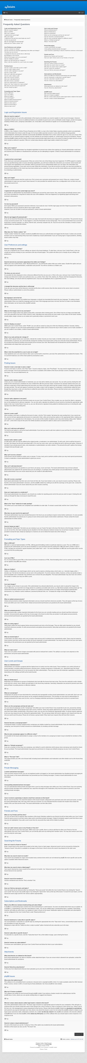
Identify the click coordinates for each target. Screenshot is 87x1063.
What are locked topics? (10, 104)
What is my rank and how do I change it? (14, 60)
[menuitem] (5, 12)
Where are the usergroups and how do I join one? (57, 35)
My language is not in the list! (11, 55)
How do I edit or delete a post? (12, 69)
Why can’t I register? (9, 33)
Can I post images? (9, 97)
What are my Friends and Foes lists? (53, 56)
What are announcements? (11, 101)
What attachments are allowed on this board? (55, 86)
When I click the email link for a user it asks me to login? (18, 62)
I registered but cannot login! (11, 35)
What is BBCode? (8, 93)
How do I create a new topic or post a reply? (15, 67)
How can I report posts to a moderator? (14, 82)
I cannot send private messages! (52, 47)
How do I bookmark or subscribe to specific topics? (57, 77)
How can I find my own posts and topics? (54, 70)
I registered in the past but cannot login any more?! (17, 38)
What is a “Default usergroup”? (52, 40)
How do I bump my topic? (10, 87)
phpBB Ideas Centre (10, 995)
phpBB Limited (52, 982)
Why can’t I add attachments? (12, 79)
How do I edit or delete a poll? (11, 76)
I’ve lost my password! (10, 40)
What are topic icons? (9, 106)
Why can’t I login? (8, 36)
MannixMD (49, 1044)
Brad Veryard (48, 1043)
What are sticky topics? (10, 102)
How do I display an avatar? (11, 58)
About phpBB (49, 984)
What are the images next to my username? (15, 57)
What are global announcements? (13, 99)
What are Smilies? (9, 96)
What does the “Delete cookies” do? (13, 43)
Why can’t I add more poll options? (13, 74)
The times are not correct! (11, 52)
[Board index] (12, 5)
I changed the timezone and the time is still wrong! (17, 53)
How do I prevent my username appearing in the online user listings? (21, 50)
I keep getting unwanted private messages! (55, 49)
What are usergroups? (50, 33)
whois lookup (45, 1006)
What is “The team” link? (50, 41)
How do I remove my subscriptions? (53, 80)
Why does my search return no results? (54, 65)
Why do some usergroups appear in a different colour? (58, 38)
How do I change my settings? (12, 49)
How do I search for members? (52, 68)
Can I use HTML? (8, 94)
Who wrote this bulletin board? (52, 93)
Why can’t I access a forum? (11, 77)
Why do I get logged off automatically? (14, 41)
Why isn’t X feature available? (51, 95)
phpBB (28, 303)
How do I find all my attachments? (53, 87)
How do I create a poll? (10, 72)
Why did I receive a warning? (11, 80)
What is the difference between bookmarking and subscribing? (60, 75)
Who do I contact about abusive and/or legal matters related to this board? (63, 96)
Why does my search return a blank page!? (55, 66)
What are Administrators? (50, 30)
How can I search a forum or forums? (54, 63)
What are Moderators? (50, 31)
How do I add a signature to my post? (14, 71)
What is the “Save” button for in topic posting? (16, 84)
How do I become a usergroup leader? (54, 36)
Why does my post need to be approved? (15, 85)
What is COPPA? (8, 31)
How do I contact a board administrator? (54, 98)
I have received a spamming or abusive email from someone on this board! (63, 50)
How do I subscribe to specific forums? (54, 79)
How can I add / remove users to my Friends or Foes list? (59, 57)
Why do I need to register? (11, 30)
